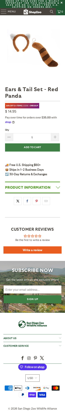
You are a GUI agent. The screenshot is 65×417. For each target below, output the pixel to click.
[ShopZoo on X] (42, 358)
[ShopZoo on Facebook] (22, 358)
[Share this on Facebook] (27, 201)
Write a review (32, 250)
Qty (7, 129)
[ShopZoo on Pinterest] (35, 358)
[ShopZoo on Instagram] (29, 358)
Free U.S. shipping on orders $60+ (35, 6)
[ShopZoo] (32, 11)
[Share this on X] (18, 201)
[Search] (51, 11)
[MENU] (2, 11)
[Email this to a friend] (46, 201)
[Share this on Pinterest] (36, 201)
